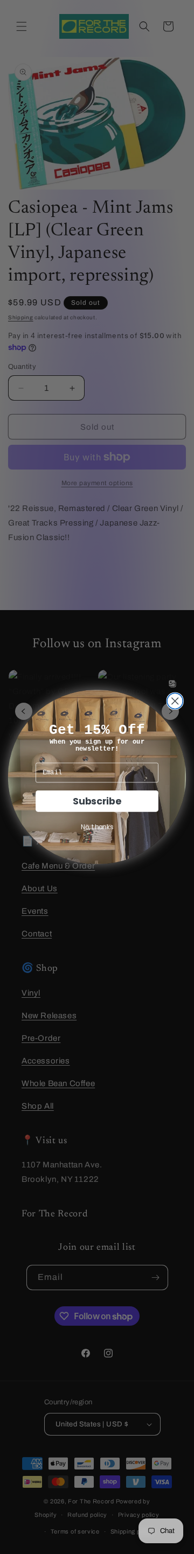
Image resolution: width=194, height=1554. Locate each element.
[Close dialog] (175, 701)
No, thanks (97, 826)
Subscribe (97, 800)
